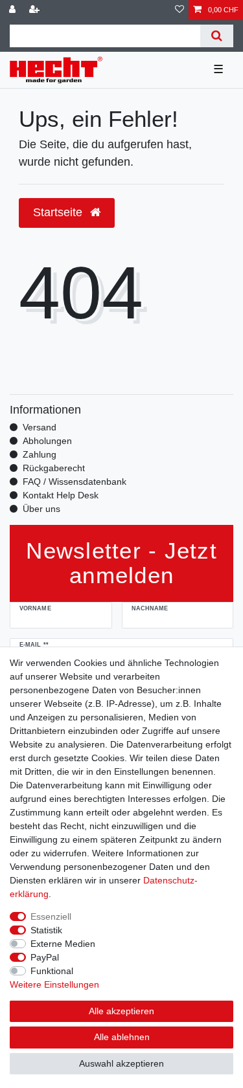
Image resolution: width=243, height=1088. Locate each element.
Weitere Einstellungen (54, 984)
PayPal (44, 957)
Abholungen (47, 441)
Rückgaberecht (54, 468)
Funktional (51, 971)
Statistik (46, 930)
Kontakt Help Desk (60, 495)
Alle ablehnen (122, 1037)
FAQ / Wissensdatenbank (74, 481)
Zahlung (39, 454)
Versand (39, 427)
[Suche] (216, 36)
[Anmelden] (14, 10)
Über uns (41, 509)
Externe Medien (62, 943)
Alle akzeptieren (121, 1011)
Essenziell (50, 916)
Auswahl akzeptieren (121, 1063)
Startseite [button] (59, 212)
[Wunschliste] (179, 10)
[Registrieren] (36, 10)
